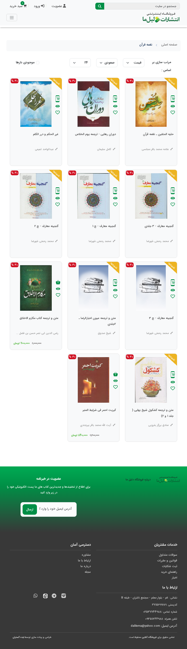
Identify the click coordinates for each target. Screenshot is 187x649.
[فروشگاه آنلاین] (161, 17)
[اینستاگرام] (63, 596)
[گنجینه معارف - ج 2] (46, 235)
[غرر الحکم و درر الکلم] (45, 143)
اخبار (174, 577)
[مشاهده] (173, 106)
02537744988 (152, 611)
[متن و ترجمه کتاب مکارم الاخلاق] (39, 327)
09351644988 (154, 618)
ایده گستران (18, 637)
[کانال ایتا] (44, 596)
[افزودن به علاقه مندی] (172, 113)
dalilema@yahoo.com (145, 626)
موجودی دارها (25, 62)
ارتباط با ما (84, 560)
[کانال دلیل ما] (54, 596)
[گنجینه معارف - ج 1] (104, 235)
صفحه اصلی (169, 44)
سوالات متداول (168, 554)
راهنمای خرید (169, 572)
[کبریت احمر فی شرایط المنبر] (99, 419)
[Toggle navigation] (11, 17)
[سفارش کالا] (172, 99)
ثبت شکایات (169, 566)
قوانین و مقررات (167, 560)
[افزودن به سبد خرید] (58, 282)
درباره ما (86, 566)
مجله (88, 572)
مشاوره (86, 554)
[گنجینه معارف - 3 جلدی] (159, 235)
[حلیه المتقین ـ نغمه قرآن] (158, 143)
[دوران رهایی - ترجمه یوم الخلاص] (95, 143)
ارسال (29, 509)
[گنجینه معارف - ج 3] (161, 327)
